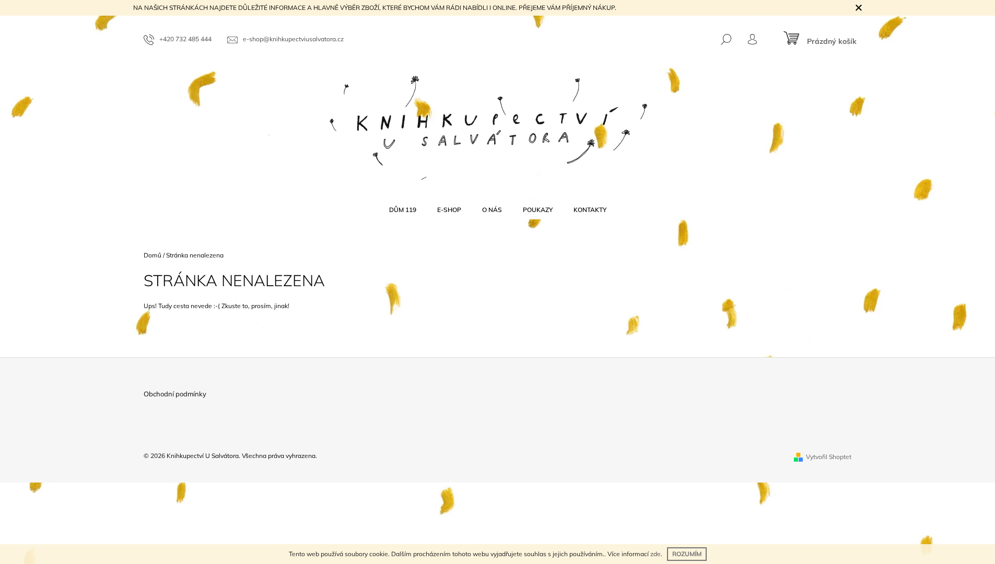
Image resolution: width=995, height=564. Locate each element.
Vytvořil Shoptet (828, 457)
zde (655, 554)
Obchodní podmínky (175, 394)
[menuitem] (403, 210)
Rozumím (686, 554)
